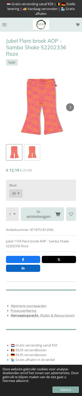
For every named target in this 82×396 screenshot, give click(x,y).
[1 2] (12, 214)
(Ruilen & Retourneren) (43, 315)
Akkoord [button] (65, 390)
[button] (14, 152)
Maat (13, 185)
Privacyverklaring (23, 310)
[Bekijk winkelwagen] (77, 25)
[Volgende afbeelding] (70, 107)
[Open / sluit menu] (4, 25)
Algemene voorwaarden (29, 306)
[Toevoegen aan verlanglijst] (71, 214)
